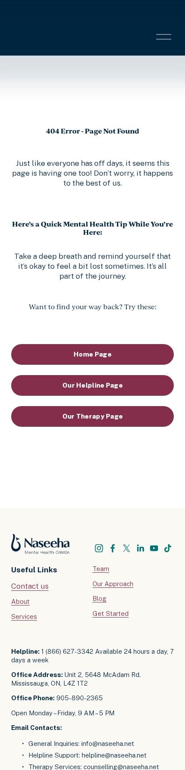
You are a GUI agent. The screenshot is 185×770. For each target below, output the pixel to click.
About (20, 601)
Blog (99, 598)
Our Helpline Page (92, 385)
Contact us (30, 585)
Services (24, 616)
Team (100, 568)
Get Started (110, 613)
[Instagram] (99, 548)
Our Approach (112, 583)
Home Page (92, 354)
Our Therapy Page (92, 416)
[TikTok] (167, 548)
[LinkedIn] (140, 548)
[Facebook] (112, 548)
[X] (126, 548)
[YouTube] (154, 548)
